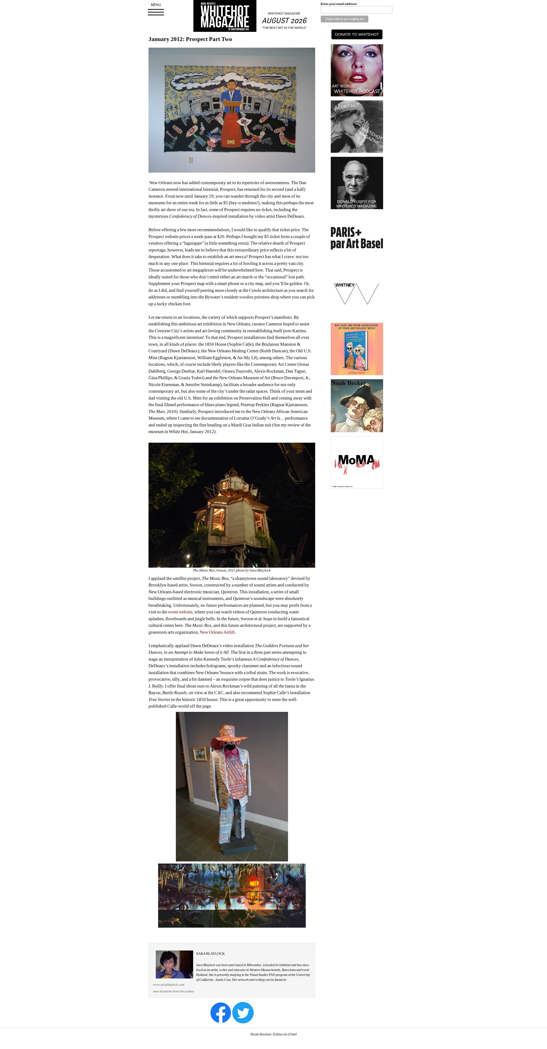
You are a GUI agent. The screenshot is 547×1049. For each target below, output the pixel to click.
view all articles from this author (173, 991)
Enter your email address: (339, 4)
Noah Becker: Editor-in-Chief (273, 1034)
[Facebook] (220, 1012)
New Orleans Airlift (217, 632)
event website (180, 611)
